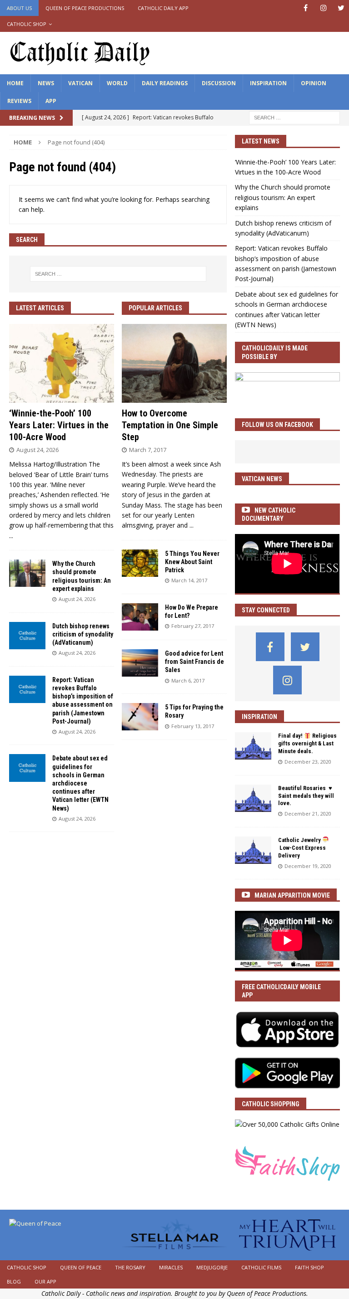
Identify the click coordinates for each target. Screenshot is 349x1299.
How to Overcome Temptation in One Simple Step (170, 425)
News (46, 83)
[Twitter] (341, 8)
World (117, 83)
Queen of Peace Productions (84, 8)
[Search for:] (294, 117)
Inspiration (268, 83)
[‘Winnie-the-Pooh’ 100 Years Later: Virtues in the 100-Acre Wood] (61, 363)
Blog (14, 1281)
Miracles (171, 1267)
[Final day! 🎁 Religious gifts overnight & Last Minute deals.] (253, 746)
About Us (19, 8)
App (50, 101)
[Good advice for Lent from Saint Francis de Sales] (140, 663)
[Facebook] (306, 8)
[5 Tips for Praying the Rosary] (140, 716)
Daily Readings (165, 83)
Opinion (313, 83)
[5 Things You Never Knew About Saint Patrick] (140, 563)
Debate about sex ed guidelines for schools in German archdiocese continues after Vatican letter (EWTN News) (80, 783)
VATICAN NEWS (262, 479)
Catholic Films (261, 1267)
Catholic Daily (60, 1293)
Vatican (80, 83)
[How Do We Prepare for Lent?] (140, 617)
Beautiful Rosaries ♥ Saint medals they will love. (306, 796)
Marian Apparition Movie (292, 895)
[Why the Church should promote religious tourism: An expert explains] (27, 573)
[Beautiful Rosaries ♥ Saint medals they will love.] (253, 798)
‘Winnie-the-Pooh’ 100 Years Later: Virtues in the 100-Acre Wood (59, 425)
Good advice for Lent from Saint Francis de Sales (194, 661)
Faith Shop (309, 1267)
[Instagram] (323, 8)
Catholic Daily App (163, 8)
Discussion (219, 83)
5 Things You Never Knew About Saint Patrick (192, 562)
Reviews (19, 101)
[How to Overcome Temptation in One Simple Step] (174, 363)
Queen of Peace (80, 1267)
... (11, 535)
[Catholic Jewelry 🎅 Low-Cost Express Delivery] (253, 850)
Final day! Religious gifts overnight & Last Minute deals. (307, 743)
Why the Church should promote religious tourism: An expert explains (282, 197)
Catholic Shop (26, 24)
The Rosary (130, 1267)
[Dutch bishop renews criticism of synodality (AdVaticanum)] (27, 635)
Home (15, 83)
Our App (45, 1281)
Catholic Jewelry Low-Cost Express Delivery (302, 848)
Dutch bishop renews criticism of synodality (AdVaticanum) (82, 634)
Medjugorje (212, 1267)
